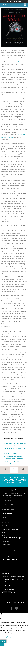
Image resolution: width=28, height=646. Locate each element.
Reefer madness (8, 464)
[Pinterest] (16, 608)
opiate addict (16, 62)
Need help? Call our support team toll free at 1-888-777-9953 (14, 480)
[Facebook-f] (11, 608)
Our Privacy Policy (5, 637)
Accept (3, 641)
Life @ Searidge (7, 513)
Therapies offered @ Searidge (11, 538)
